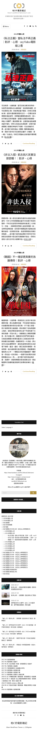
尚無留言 (23, 49)
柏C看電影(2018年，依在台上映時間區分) (15, 554)
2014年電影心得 (10, 546)
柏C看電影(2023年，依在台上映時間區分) (15, 565)
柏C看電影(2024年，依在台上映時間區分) (15, 567)
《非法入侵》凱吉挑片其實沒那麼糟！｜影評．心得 (22, 537)
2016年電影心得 (10, 550)
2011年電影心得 (19, 34)
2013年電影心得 (10, 544)
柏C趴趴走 (6, 574)
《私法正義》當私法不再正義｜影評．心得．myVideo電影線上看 (19, 42)
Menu (6, 26)
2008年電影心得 (10, 531)
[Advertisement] (19, 396)
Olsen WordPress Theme (14, 727)
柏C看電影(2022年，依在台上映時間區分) (15, 563)
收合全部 (10, 516)
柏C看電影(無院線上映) (10, 571)
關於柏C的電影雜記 (19, 713)
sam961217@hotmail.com (19, 481)
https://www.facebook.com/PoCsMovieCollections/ (19, 472)
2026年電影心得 (8, 520)
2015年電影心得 (10, 548)
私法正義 (8, 137)
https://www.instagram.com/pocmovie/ (19, 477)
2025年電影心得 (8, 518)
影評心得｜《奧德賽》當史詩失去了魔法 (23, 595)
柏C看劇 (5, 527)
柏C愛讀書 (6, 522)
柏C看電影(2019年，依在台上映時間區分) (15, 557)
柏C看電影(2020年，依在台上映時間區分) (15, 559)
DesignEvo (22, 487)
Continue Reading (29, 143)
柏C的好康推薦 (7, 525)
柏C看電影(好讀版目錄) (10, 569)
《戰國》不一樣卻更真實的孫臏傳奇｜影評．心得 (21, 539)
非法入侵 (27, 239)
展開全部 (4, 516)
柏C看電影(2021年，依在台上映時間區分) (15, 561)
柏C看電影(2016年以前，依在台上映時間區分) (16, 529)
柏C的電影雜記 (19, 723)
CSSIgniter (28, 727)
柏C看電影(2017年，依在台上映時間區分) (15, 552)
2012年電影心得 (10, 542)
